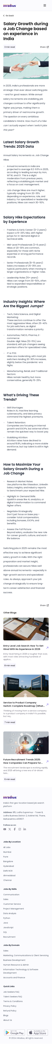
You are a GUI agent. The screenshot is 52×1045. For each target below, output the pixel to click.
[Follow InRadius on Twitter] (9, 829)
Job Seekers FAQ (11, 992)
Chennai (7, 880)
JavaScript (8, 927)
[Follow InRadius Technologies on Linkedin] (24, 829)
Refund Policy (9, 1010)
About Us (7, 1020)
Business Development (14, 960)
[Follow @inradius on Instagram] (19, 829)
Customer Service (12, 904)
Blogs (5, 1015)
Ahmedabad (9, 875)
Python (6, 918)
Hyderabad (8, 866)
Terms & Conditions (13, 1001)
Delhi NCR (7, 870)
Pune (5, 856)
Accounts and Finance (14, 977)
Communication (11, 894)
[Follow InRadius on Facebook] (14, 829)
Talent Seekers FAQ (12, 996)
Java (5, 922)
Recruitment (9, 937)
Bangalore (8, 861)
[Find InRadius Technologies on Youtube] (4, 829)
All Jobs (6, 847)
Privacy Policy (9, 1006)
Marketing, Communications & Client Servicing (26, 955)
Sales (5, 899)
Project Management (13, 908)
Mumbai (7, 852)
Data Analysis (9, 913)
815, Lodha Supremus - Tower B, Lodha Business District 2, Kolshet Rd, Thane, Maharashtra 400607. (24, 815)
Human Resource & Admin (16, 964)
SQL (5, 932)
